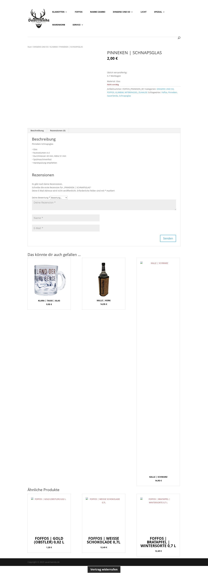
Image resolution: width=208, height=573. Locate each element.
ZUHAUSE (143, 92)
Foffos (78, 12)
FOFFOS (110, 92)
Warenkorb (58, 25)
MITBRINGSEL (131, 92)
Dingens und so (121, 12)
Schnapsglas (125, 95)
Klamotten (58, 12)
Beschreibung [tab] (37, 130)
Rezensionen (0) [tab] (58, 130)
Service (77, 25)
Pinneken (172, 92)
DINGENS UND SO (40, 47)
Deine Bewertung (41, 197)
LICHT (143, 12)
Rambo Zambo (97, 12)
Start (30, 47)
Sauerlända (112, 95)
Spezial (158, 12)
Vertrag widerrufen (104, 569)
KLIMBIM (54, 47)
